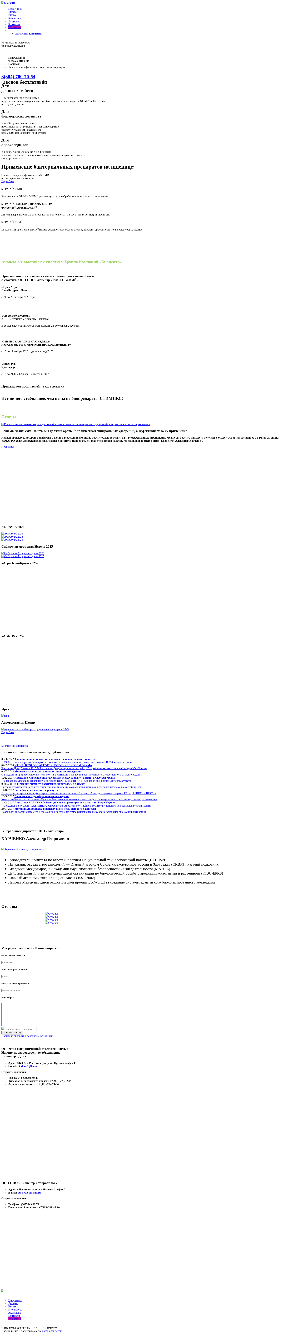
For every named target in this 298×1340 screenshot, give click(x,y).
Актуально (14, 21)
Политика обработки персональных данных (27, 1035)
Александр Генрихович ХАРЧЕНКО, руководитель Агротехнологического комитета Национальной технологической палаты (76, 804)
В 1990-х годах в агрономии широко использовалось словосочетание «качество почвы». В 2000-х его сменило (66, 761)
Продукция (15, 8)
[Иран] (5, 715)
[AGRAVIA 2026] (12, 533)
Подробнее (7, 181)
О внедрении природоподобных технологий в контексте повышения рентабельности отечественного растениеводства (71, 773)
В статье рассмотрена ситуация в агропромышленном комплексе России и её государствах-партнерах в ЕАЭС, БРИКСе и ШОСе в (78, 792)
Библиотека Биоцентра (14, 745)
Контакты (14, 24)
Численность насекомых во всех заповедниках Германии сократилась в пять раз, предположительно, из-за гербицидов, (71, 785)
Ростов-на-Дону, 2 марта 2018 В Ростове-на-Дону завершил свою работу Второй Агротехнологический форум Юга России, (74, 767)
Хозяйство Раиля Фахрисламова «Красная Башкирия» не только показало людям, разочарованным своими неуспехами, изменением (79, 798)
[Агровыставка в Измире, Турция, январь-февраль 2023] (35, 729)
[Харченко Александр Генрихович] (22, 849)
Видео (12, 14)
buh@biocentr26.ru (29, 1192)
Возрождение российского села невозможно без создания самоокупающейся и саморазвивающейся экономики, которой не (73, 810)
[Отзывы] (52, 913)
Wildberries (14, 27)
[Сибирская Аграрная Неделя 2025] (22, 553)
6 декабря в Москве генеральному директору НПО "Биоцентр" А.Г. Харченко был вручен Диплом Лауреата (66, 779)
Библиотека (15, 18)
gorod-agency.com (52, 1330)
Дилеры (13, 11)
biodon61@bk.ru (28, 1066)
